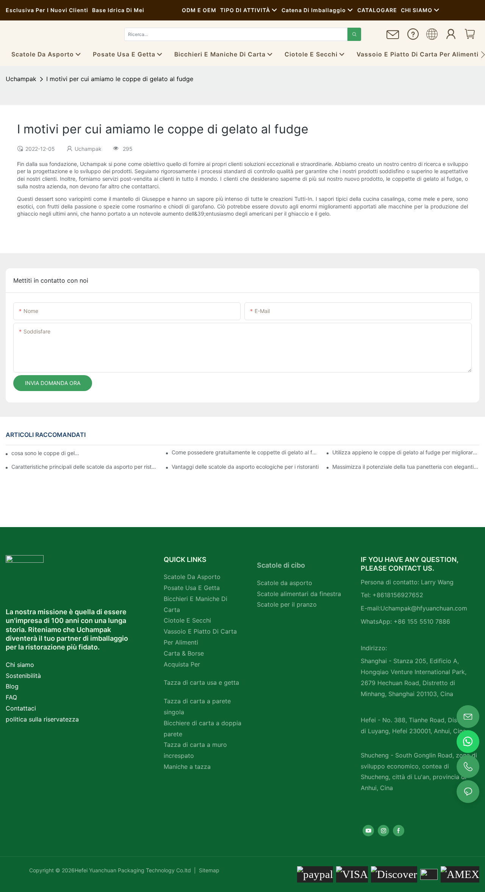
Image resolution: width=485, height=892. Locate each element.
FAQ (11, 697)
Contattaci (21, 708)
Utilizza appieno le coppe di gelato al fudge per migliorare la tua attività (405, 452)
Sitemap (208, 870)
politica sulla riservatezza (42, 719)
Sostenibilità (23, 675)
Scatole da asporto (284, 583)
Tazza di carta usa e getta (201, 682)
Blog (12, 686)
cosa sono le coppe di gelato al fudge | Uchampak (46, 453)
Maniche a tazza (187, 766)
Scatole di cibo (281, 565)
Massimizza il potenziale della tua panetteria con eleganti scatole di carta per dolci (405, 466)
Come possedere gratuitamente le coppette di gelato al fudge (245, 452)
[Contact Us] (393, 38)
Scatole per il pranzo (287, 604)
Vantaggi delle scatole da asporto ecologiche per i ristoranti (245, 466)
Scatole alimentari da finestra (299, 594)
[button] (483, 54)
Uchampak (21, 79)
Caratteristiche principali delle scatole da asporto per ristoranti (84, 466)
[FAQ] (413, 36)
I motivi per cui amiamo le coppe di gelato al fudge (119, 79)
